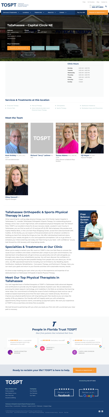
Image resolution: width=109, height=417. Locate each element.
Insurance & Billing (10, 397)
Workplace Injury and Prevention (92, 108)
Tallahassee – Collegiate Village (44, 406)
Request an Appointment (97, 12)
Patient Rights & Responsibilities (36, 412)
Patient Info (38, 12)
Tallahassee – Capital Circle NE (28, 406)
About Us (51, 12)
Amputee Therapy (13, 105)
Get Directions (11, 38)
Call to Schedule (37, 48)
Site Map (66, 412)
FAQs (84, 2)
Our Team (32, 395)
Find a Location (9, 391)
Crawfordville (17, 406)
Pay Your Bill (81, 12)
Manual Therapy (37, 105)
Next (104, 348)
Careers (62, 12)
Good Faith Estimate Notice (20, 412)
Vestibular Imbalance (88, 105)
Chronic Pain (11, 108)
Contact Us (104, 2)
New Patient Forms (10, 393)
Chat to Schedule (52, 48)
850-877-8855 (91, 380)
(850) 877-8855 (29, 32)
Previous (5, 348)
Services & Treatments (10, 12)
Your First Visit (9, 395)
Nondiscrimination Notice (51, 412)
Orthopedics (61, 105)
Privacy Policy (9, 412)
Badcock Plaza (8, 406)
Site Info (61, 412)
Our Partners (33, 393)
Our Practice (33, 391)
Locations (26, 12)
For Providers (91, 2)
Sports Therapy (61, 108)
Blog (98, 2)
